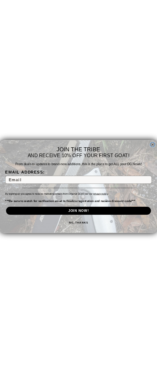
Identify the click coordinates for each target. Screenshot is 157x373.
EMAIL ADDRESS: (25, 172)
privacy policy (100, 194)
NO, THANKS (78, 222)
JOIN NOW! (78, 210)
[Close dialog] (152, 144)
